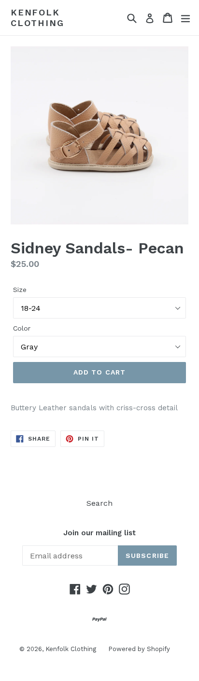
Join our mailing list (99, 532)
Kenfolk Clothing (37, 17)
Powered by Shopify (139, 649)
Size (20, 289)
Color (21, 328)
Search (99, 503)
